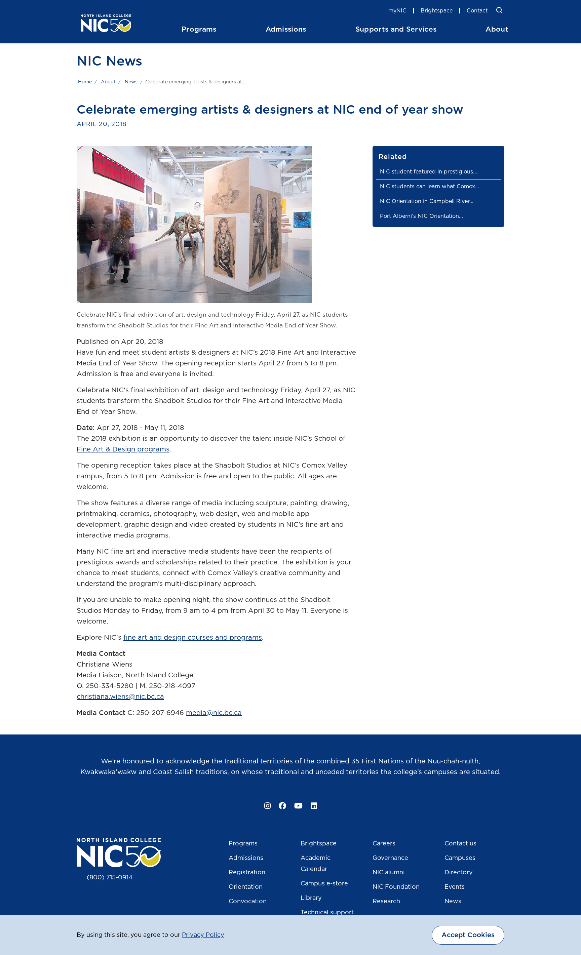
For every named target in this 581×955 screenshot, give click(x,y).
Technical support (327, 913)
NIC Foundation (396, 887)
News (131, 82)
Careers (384, 844)
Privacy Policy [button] (203, 935)
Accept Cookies (468, 935)
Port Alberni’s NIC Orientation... (421, 216)
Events (454, 887)
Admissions (246, 858)
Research (386, 902)
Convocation (248, 902)
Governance (390, 858)
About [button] (497, 29)
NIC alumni (389, 873)
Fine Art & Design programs (123, 449)
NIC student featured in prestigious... (428, 171)
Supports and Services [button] (396, 29)
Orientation (246, 887)
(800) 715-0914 (109, 878)
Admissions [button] (286, 29)
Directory (458, 873)
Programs (243, 844)
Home (85, 82)
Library (311, 898)
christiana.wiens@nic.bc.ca (120, 696)
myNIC (397, 10)
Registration (247, 873)
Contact (477, 10)
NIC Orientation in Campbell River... (426, 201)
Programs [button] (199, 29)
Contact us (460, 844)
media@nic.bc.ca (214, 713)
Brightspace (437, 10)
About (108, 82)
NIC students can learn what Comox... (429, 186)
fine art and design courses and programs (192, 637)
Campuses (459, 858)
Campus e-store (324, 884)
